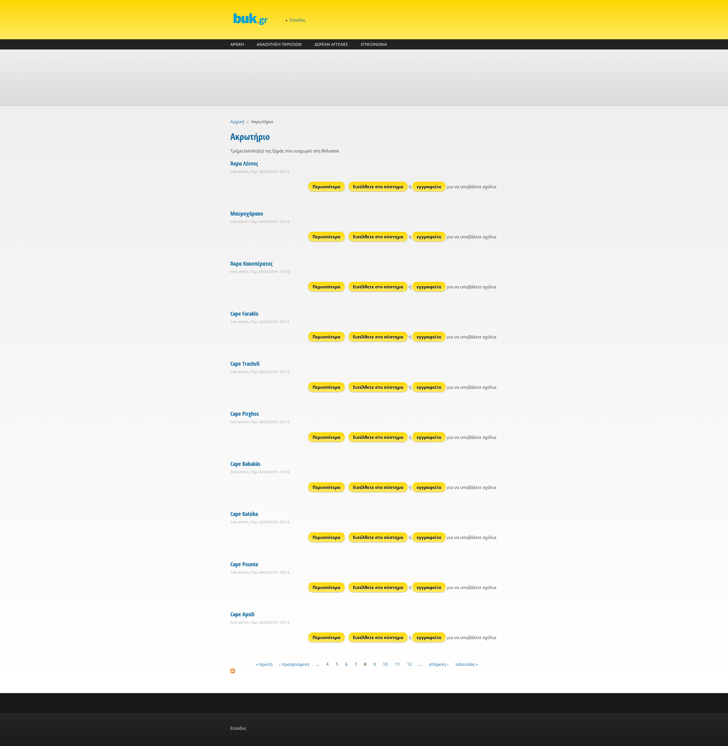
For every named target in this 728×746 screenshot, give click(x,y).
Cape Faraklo (244, 313)
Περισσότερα (329, 186)
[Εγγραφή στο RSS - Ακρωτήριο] (364, 671)
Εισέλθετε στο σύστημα (378, 186)
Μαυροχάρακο (246, 213)
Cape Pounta (244, 564)
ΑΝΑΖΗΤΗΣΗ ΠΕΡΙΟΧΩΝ (279, 44)
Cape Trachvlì (245, 363)
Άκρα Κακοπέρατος (251, 263)
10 (385, 664)
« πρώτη (264, 664)
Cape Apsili (242, 614)
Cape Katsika (244, 514)
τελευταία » (466, 664)
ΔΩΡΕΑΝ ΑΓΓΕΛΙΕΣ (331, 44)
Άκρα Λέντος (244, 163)
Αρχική (237, 121)
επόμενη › (438, 664)
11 (397, 664)
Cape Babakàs (245, 464)
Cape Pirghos (244, 414)
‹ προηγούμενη (294, 664)
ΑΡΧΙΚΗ (237, 44)
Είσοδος (297, 20)
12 (409, 664)
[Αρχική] (250, 18)
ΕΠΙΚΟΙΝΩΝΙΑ (374, 44)
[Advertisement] (364, 77)
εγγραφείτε (429, 186)
